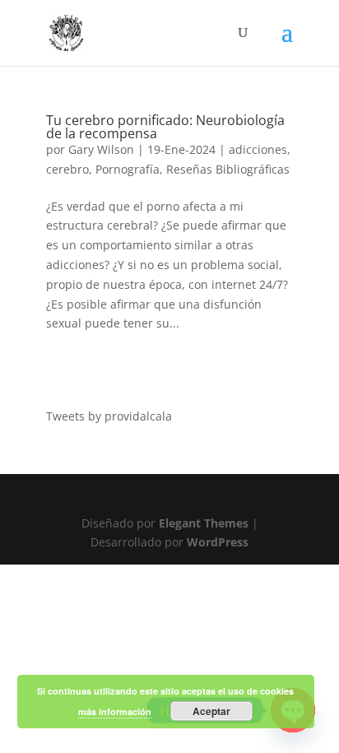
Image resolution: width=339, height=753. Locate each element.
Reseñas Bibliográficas (228, 169)
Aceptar (211, 711)
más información (114, 711)
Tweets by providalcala (109, 416)
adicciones (258, 149)
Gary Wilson (101, 149)
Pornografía (127, 169)
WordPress (217, 542)
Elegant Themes (203, 523)
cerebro (67, 169)
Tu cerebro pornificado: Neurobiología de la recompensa (165, 126)
